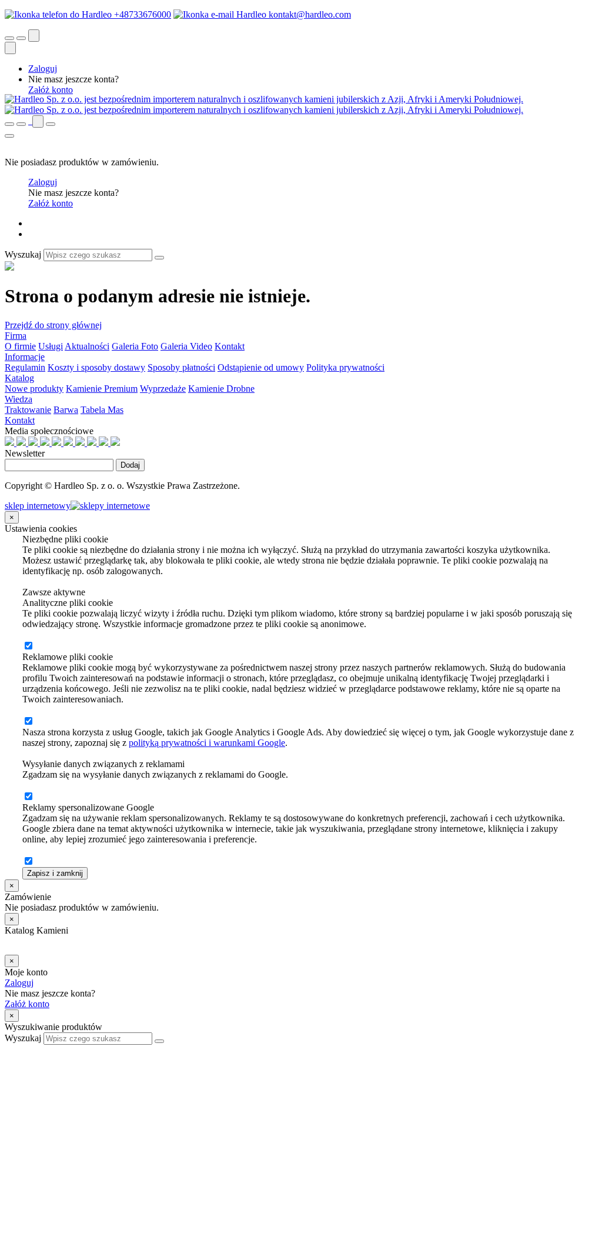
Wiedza (18, 399)
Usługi (50, 346)
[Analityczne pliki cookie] (28, 646)
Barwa (65, 410)
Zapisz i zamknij (55, 873)
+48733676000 (141, 14)
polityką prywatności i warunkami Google (207, 743)
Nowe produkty (34, 389)
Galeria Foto (135, 346)
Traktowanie (28, 410)
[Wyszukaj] (159, 257)
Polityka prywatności (345, 367)
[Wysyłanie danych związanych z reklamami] (28, 797)
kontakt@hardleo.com (308, 14)
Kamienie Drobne (221, 389)
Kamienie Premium (102, 389)
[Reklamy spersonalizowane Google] (28, 862)
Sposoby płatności (181, 367)
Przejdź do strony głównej (53, 325)
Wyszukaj (23, 254)
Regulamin (25, 367)
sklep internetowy (38, 506)
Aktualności (87, 346)
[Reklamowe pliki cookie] (28, 722)
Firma (15, 336)
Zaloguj (42, 69)
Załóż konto (50, 90)
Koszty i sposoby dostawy (96, 367)
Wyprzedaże (163, 389)
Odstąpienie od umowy (261, 367)
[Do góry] (11, 1050)
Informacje (25, 357)
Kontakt (230, 346)
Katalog (19, 378)
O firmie (20, 346)
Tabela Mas (102, 410)
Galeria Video (186, 346)
